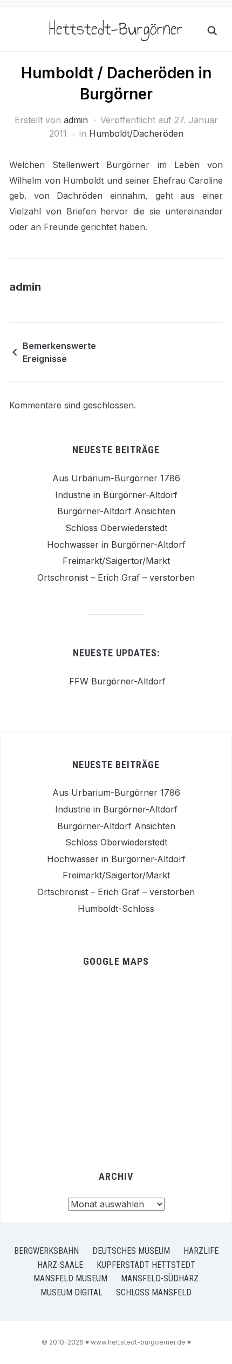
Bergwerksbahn (46, 1251)
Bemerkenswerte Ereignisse (59, 352)
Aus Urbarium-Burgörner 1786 (116, 478)
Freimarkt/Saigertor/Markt (116, 560)
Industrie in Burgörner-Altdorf (116, 494)
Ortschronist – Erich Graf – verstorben (116, 577)
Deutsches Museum (131, 1251)
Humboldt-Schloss (116, 908)
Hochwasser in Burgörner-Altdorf (116, 544)
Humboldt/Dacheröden (136, 133)
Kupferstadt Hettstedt (146, 1265)
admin (76, 120)
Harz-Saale (60, 1265)
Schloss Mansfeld (154, 1292)
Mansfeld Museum (70, 1278)
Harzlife (201, 1251)
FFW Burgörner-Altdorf (116, 681)
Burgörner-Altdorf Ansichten (116, 511)
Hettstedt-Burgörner (116, 29)
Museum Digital (71, 1292)
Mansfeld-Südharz (160, 1278)
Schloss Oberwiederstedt (116, 527)
